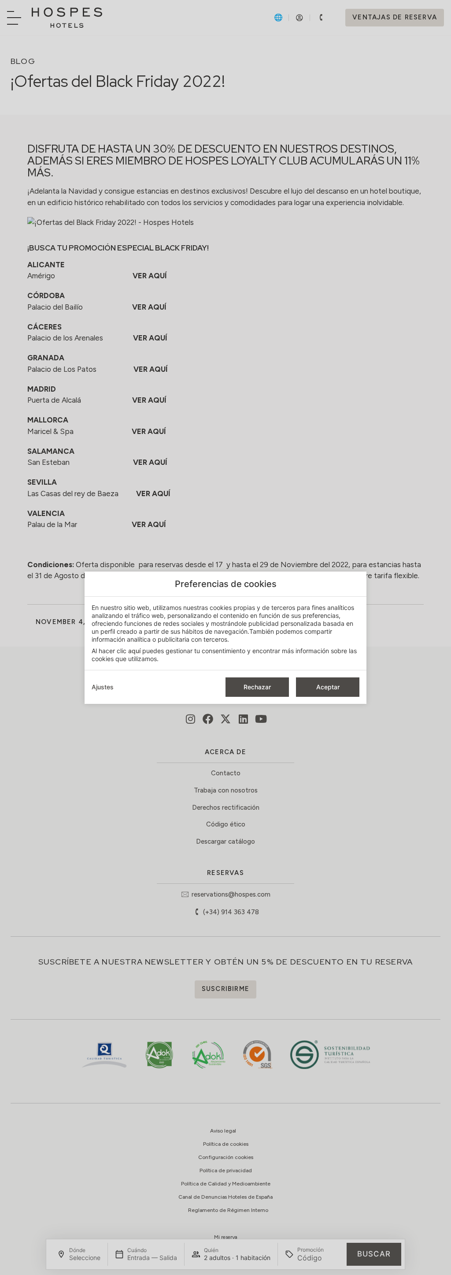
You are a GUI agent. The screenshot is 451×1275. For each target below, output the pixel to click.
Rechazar (257, 687)
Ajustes (103, 687)
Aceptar (328, 687)
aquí (134, 650)
